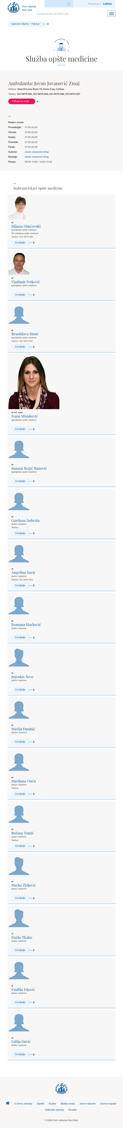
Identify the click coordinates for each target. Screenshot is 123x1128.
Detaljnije (20, 242)
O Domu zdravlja (23, 1103)
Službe (52, 1103)
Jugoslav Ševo (22, 676)
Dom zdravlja (7, 1103)
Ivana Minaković (24, 416)
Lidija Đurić (21, 1041)
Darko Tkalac (21, 937)
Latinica (107, 3)
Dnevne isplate (108, 1103)
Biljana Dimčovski (25, 226)
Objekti (40, 1103)
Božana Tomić (22, 833)
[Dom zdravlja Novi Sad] (15, 7)
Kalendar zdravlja (54, 1109)
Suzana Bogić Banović (29, 468)
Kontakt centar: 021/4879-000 (52, 13)
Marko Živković (23, 885)
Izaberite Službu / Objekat (25, 23)
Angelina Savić (23, 572)
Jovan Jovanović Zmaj (37, 151)
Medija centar (68, 1103)
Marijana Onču (23, 781)
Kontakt (72, 1109)
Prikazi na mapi (20, 101)
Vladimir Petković (25, 281)
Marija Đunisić (23, 728)
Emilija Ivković (23, 989)
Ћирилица (93, 3)
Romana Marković (26, 624)
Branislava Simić (25, 333)
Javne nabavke (88, 1103)
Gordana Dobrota (25, 520)
